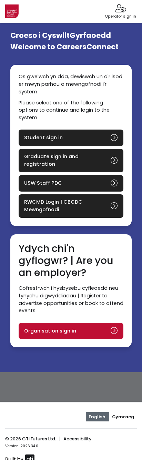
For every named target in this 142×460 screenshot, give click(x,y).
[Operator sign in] (120, 9)
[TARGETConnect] (12, 11)
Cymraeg (123, 417)
